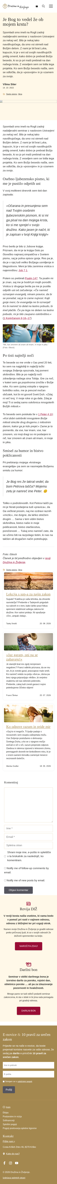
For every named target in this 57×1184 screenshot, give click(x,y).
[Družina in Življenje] (16, 6)
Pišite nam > (9, 1141)
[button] (43, 6)
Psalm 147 (31, 278)
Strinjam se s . (19, 1081)
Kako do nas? (13, 1154)
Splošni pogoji (10, 1124)
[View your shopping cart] (37, 6)
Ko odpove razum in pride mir (28, 727)
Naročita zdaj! (29, 946)
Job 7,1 (23, 270)
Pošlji (9, 1089)
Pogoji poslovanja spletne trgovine (20, 1128)
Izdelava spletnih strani (14, 1178)
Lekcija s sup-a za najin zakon (28, 594)
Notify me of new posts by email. (26, 880)
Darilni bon (28, 1011)
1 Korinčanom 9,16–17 (17, 318)
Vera (20, 94)
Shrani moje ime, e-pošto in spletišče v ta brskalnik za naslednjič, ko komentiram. (29, 856)
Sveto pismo (11, 94)
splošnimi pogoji (25, 1081)
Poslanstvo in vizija (12, 1116)
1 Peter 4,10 (45, 414)
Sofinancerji (9, 1120)
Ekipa (5, 1112)
